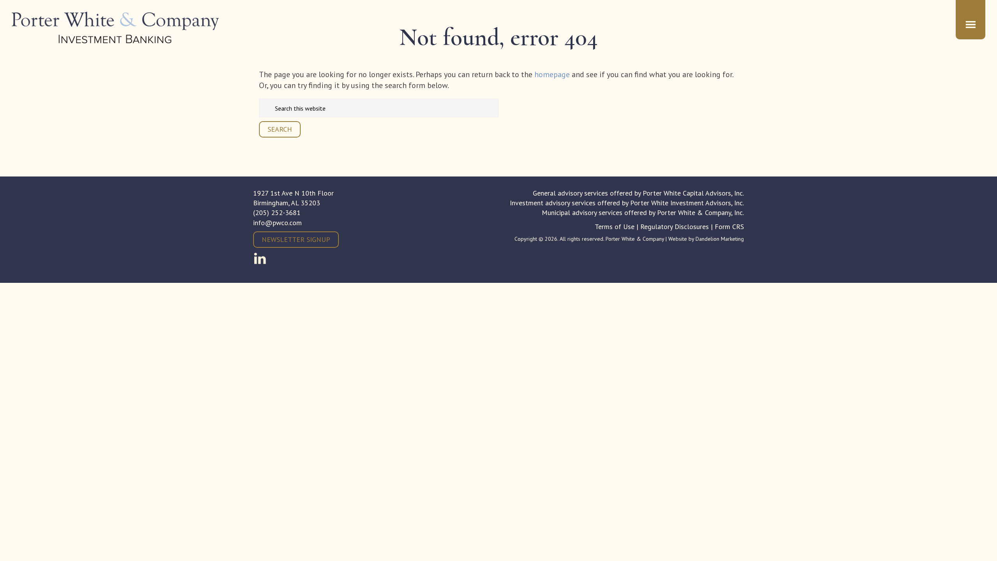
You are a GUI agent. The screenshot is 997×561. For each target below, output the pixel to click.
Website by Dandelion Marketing (706, 238)
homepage (552, 74)
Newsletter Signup (296, 239)
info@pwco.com (277, 222)
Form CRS (729, 226)
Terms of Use (614, 226)
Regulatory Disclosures (674, 226)
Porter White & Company (116, 27)
